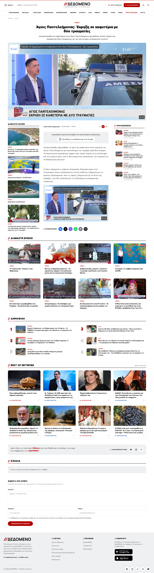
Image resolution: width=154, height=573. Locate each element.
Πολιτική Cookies (57, 549)
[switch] (143, 5)
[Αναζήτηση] (148, 5)
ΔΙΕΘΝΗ (73, 12)
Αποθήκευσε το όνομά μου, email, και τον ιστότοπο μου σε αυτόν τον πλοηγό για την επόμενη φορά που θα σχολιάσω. (50, 518)
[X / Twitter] (65, 229)
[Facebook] (60, 229)
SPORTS (82, 12)
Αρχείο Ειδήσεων (58, 542)
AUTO (142, 12)
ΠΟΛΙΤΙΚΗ (37, 12)
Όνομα (11, 508)
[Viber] (70, 229)
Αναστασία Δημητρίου (51, 126)
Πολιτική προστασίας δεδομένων (63, 552)
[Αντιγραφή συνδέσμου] (86, 229)
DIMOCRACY (87, 549)
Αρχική (10, 18)
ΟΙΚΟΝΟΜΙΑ (48, 12)
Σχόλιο (11, 489)
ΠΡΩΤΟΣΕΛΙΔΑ (131, 12)
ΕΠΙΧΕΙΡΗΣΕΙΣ (61, 12)
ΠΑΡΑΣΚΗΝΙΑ (14, 12)
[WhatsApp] (76, 229)
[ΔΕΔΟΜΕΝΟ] (17, 539)
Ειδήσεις (36, 448)
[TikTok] (137, 569)
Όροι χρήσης (56, 556)
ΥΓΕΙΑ (113, 12)
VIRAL (120, 12)
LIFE (90, 12)
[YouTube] (148, 569)
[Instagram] (136, 449)
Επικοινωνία (56, 559)
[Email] (81, 229)
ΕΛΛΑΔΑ (25, 12)
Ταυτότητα (55, 546)
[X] (141, 449)
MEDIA (97, 12)
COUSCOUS (87, 546)
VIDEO (105, 12)
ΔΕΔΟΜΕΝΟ (33, 451)
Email (80, 508)
